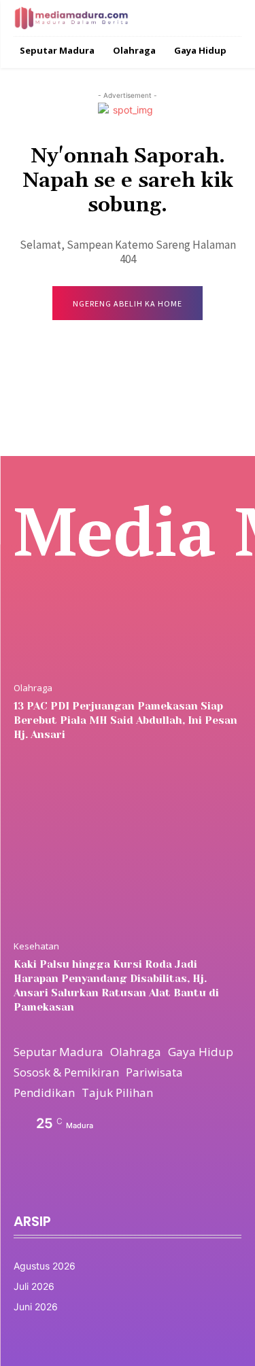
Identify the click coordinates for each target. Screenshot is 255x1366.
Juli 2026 (34, 1286)
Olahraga (33, 688)
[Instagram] (49, 1186)
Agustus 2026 (44, 1266)
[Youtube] (111, 1186)
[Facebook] (17, 1186)
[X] (80, 1186)
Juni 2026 (36, 1306)
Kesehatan (36, 946)
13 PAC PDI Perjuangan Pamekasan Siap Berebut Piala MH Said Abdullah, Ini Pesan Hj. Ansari (125, 720)
